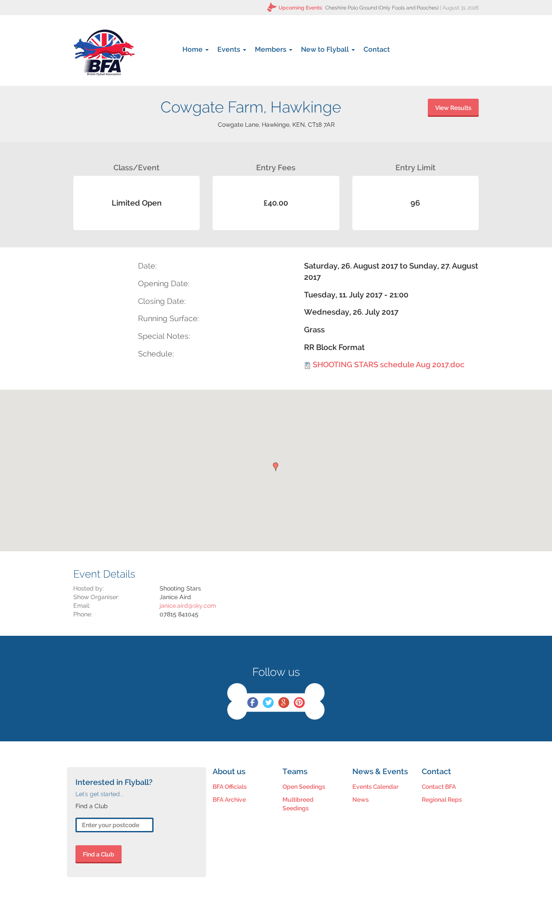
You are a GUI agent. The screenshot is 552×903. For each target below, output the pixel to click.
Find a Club (98, 854)
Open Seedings (303, 786)
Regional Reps (442, 799)
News (360, 799)
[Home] (104, 52)
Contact (377, 49)
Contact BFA (439, 786)
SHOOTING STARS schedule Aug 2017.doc (388, 364)
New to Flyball (326, 49)
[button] (275, 466)
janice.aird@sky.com (188, 605)
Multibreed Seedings (298, 804)
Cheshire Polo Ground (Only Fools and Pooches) (382, 8)
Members (271, 49)
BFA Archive (229, 799)
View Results (453, 107)
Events (229, 49)
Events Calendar (375, 786)
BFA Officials (230, 786)
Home (193, 49)
